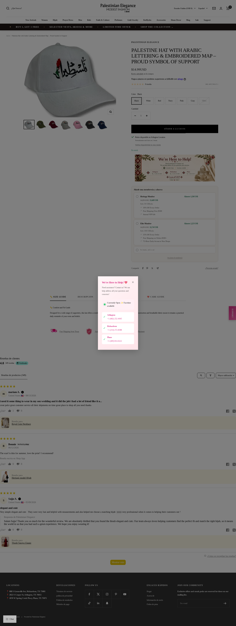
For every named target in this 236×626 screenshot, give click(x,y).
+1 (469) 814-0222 (114, 341)
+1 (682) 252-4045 (114, 319)
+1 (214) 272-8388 (114, 330)
